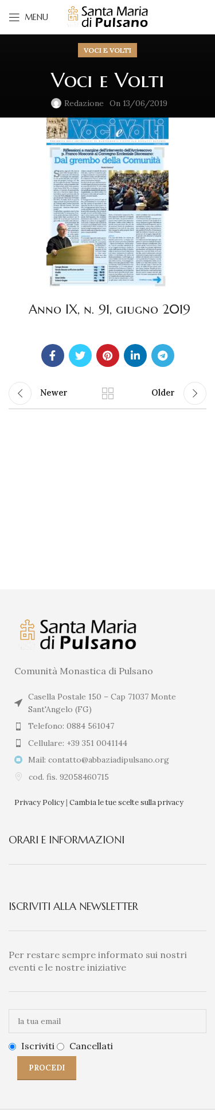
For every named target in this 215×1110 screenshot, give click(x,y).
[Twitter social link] (80, 355)
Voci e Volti (107, 50)
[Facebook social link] (52, 355)
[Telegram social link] (162, 355)
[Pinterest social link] (107, 355)
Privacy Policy (39, 802)
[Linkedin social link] (135, 355)
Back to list (107, 393)
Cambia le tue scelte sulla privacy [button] (126, 802)
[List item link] (107, 726)
